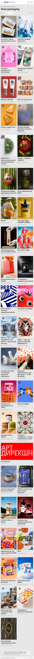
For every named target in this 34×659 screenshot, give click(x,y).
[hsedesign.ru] (10, 2)
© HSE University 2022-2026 (8, 657)
